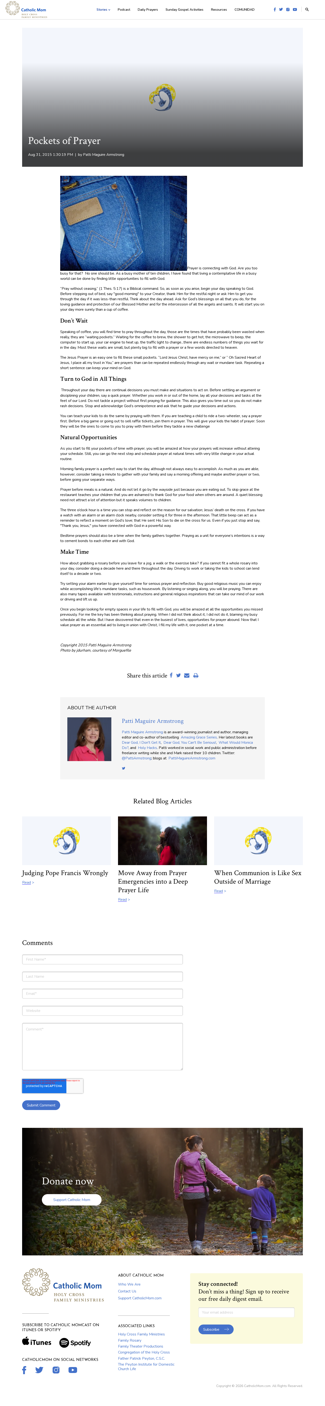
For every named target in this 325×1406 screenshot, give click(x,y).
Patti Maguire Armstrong (103, 154)
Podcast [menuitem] (124, 9)
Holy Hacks (147, 747)
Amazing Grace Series (199, 737)
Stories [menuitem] (102, 9)
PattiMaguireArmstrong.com (191, 758)
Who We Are (129, 1284)
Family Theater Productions (140, 1346)
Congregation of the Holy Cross (144, 1352)
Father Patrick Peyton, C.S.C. (141, 1358)
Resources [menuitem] (219, 9)
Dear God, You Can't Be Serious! (189, 742)
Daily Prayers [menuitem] (148, 9)
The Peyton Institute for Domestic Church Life (146, 1366)
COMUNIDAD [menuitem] (245, 9)
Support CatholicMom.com (140, 1298)
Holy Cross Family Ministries (141, 1334)
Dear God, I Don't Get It (141, 742)
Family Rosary (129, 1340)
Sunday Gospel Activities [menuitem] (184, 9)
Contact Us (127, 1291)
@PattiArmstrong (136, 758)
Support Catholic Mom (71, 1199)
